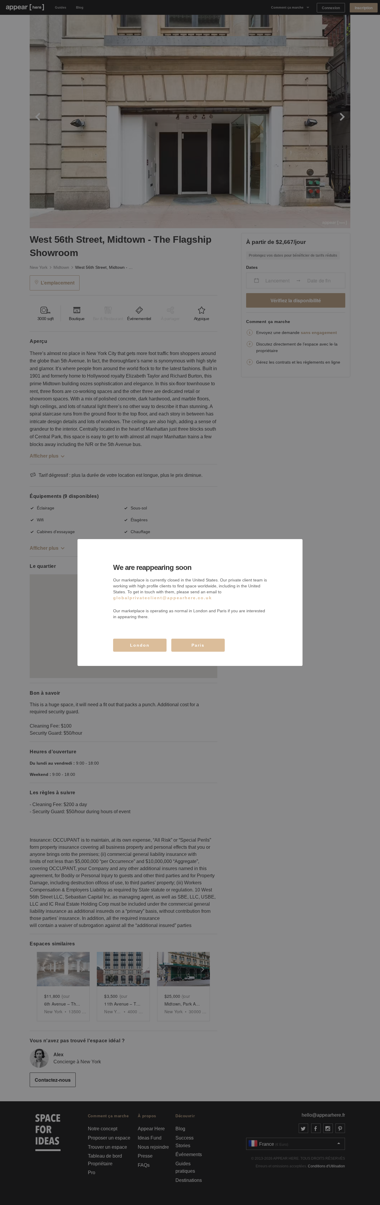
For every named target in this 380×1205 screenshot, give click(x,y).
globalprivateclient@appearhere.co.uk (162, 597)
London (140, 645)
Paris (198, 645)
